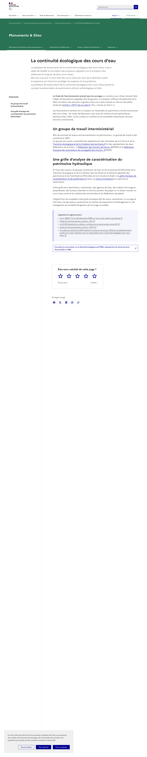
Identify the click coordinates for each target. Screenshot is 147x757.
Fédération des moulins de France (94, 147)
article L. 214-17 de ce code (75, 105)
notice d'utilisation (104, 178)
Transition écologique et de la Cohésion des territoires (78, 144)
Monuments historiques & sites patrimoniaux (38, 23)
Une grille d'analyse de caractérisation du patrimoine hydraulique (23, 114)
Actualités (12, 15)
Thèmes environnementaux (63, 23)
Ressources (112, 47)
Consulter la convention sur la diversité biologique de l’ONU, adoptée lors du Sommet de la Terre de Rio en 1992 (92, 248)
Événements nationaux (83, 15)
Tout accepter (61, 747)
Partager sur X (60, 302)
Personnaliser (26, 747)
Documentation (63, 15)
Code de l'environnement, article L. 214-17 (77, 227)
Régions (115, 15)
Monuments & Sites (15, 23)
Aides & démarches (47, 15)
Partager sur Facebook (54, 302)
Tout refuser (44, 747)
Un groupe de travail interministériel (19, 104)
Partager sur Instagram (72, 302)
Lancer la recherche (136, 7)
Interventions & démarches (59, 47)
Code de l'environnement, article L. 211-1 (76, 221)
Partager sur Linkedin (66, 302)
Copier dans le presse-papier (78, 302)
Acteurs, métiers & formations (89, 47)
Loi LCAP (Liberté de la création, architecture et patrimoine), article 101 (89, 224)
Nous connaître (28, 15)
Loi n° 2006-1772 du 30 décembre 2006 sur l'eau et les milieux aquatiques (90, 218)
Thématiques (130, 15)
